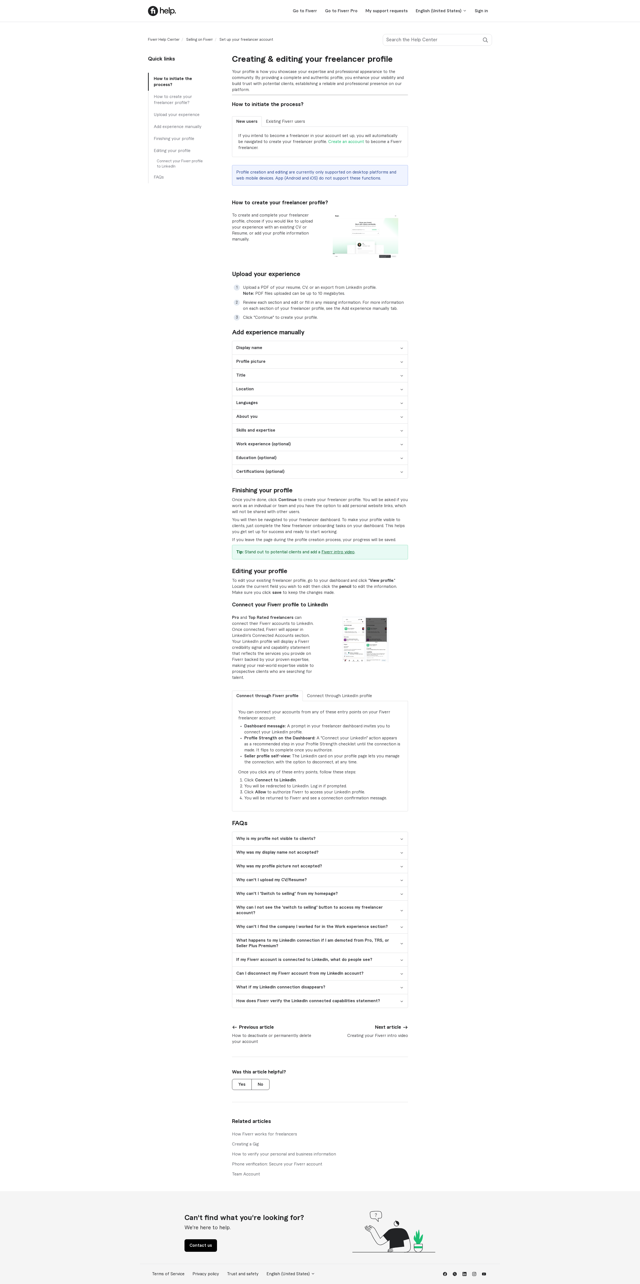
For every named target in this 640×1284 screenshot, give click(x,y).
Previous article (256, 1027)
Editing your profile (172, 151)
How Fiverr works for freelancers (264, 1134)
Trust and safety (242, 1274)
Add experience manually (178, 127)
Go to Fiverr (305, 11)
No (260, 1084)
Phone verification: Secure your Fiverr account (277, 1164)
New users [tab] (247, 122)
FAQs (159, 177)
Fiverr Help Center (164, 40)
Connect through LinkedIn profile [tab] (339, 696)
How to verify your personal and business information (284, 1154)
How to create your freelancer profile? (173, 100)
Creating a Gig (245, 1144)
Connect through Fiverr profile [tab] (267, 696)
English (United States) (439, 11)
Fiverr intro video (338, 552)
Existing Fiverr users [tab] (285, 122)
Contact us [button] (201, 1245)
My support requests (387, 11)
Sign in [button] (481, 11)
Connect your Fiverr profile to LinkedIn (180, 164)
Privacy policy (205, 1274)
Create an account (346, 142)
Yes (242, 1084)
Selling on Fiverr (199, 40)
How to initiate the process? (173, 82)
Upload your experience (177, 115)
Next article (388, 1027)
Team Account (246, 1174)
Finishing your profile (174, 139)
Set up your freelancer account (246, 40)
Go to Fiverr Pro (341, 11)
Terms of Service (168, 1274)
